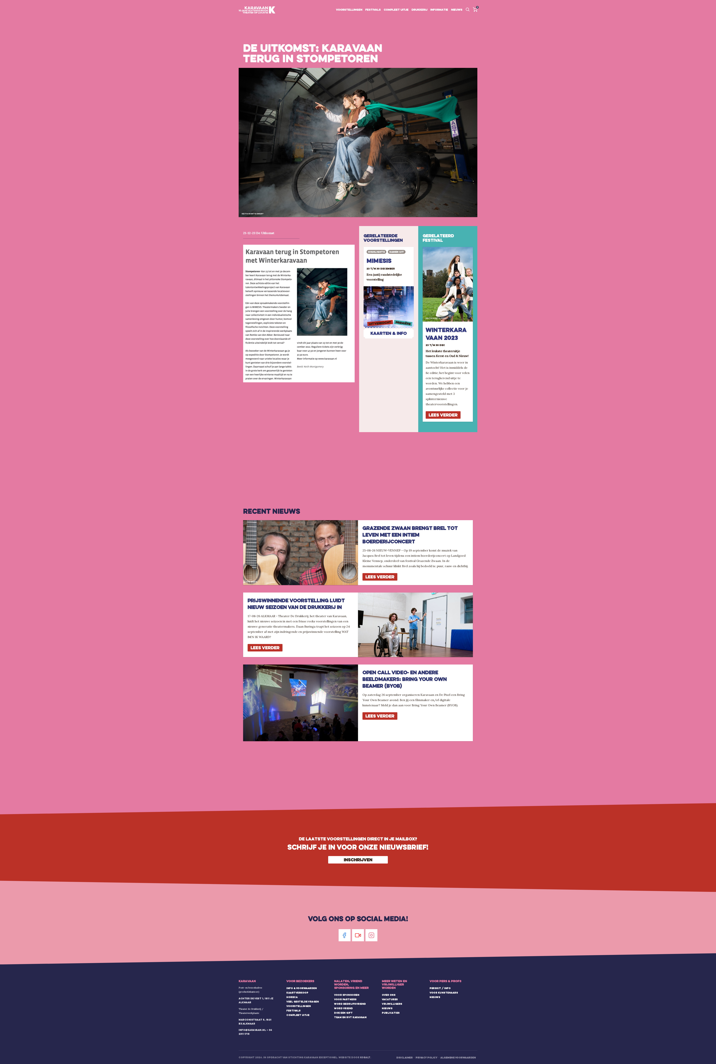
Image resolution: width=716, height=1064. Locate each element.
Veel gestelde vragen (302, 1001)
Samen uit (396, 251)
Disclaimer (404, 1057)
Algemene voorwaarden (458, 1057)
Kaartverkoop (297, 992)
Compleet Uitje (297, 1014)
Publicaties (391, 1012)
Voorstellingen (349, 9)
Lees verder (443, 415)
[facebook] (345, 935)
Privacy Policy (426, 1057)
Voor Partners (345, 999)
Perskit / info (440, 988)
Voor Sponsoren (346, 994)
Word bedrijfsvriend (350, 1003)
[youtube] (358, 935)
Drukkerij (419, 9)
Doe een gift (343, 1012)
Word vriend (343, 1008)
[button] (475, 9)
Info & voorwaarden (301, 988)
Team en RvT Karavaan (350, 1017)
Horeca (292, 997)
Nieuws (456, 9)
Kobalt (365, 1057)
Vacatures (390, 999)
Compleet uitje (396, 9)
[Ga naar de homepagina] (257, 10)
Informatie (439, 9)
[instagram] (371, 935)
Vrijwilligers (392, 1003)
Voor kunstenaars (444, 992)
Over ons (388, 994)
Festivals (373, 9)
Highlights (376, 251)
